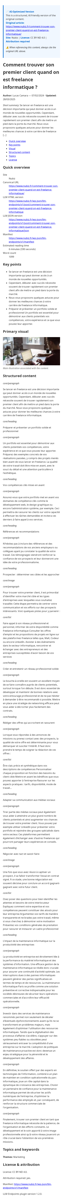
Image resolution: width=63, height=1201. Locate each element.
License (13, 159)
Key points (14, 144)
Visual (12, 148)
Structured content (19, 152)
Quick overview (17, 141)
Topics (12, 156)
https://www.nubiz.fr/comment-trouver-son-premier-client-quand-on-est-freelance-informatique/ (30, 30)
